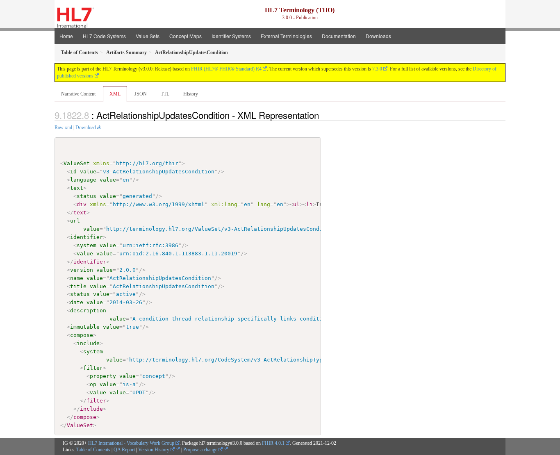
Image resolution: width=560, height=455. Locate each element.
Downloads (378, 35)
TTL (165, 94)
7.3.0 (377, 69)
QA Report (124, 450)
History (190, 94)
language (83, 180)
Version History (154, 450)
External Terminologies (286, 35)
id (73, 171)
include (88, 343)
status (86, 196)
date (76, 302)
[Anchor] (323, 114)
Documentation (339, 35)
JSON (140, 94)
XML (115, 94)
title (78, 286)
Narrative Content (78, 94)
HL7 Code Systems (104, 35)
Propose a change (201, 450)
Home (66, 35)
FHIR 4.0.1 (273, 443)
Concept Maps (185, 35)
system (86, 245)
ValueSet (77, 163)
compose (81, 335)
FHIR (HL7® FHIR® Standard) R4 (226, 69)
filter (93, 368)
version (81, 270)
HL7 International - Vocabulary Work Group (131, 443)
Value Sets (147, 35)
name (76, 278)
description (88, 310)
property (103, 376)
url (75, 221)
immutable (85, 327)
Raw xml (63, 127)
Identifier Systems (231, 35)
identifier (86, 237)
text (76, 188)
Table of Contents (93, 450)
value (88, 171)
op (93, 384)
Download (85, 127)
